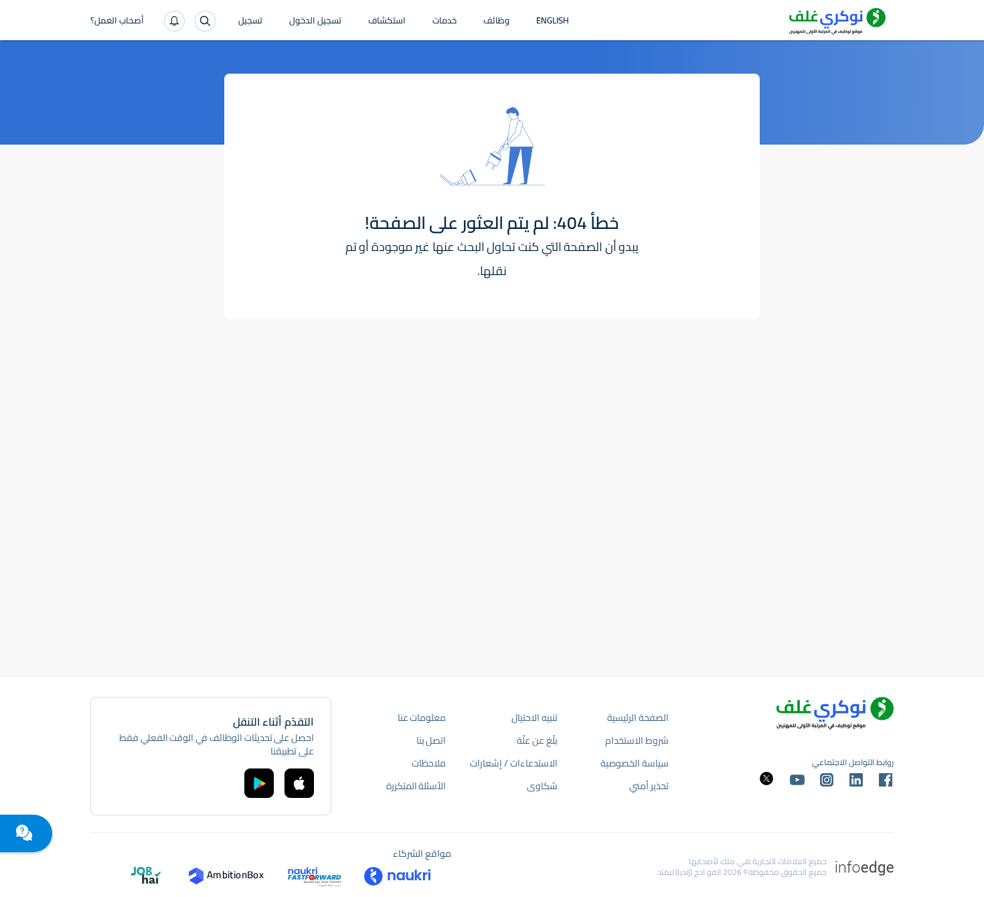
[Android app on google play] (259, 783)
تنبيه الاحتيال (534, 717)
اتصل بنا (431, 740)
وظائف (496, 21)
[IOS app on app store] (299, 783)
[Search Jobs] (205, 21)
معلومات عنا (422, 717)
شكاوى (542, 786)
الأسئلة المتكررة (416, 786)
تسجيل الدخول (315, 21)
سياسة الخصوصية (634, 763)
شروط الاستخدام (637, 740)
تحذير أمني (649, 786)
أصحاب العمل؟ (117, 21)
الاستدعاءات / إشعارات (513, 763)
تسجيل (250, 21)
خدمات (444, 21)
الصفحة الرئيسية (638, 717)
